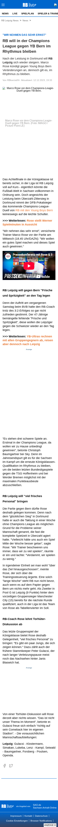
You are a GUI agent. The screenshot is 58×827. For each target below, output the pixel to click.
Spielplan (27, 13)
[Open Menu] (3, 5)
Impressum (16, 816)
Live (14, 13)
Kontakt (28, 816)
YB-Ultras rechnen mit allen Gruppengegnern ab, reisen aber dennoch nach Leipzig (28, 340)
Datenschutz (41, 816)
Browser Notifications (41, 821)
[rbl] (8, 806)
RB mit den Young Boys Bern (34, 210)
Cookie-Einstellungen (17, 821)
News (5, 13)
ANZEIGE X (50, 825)
